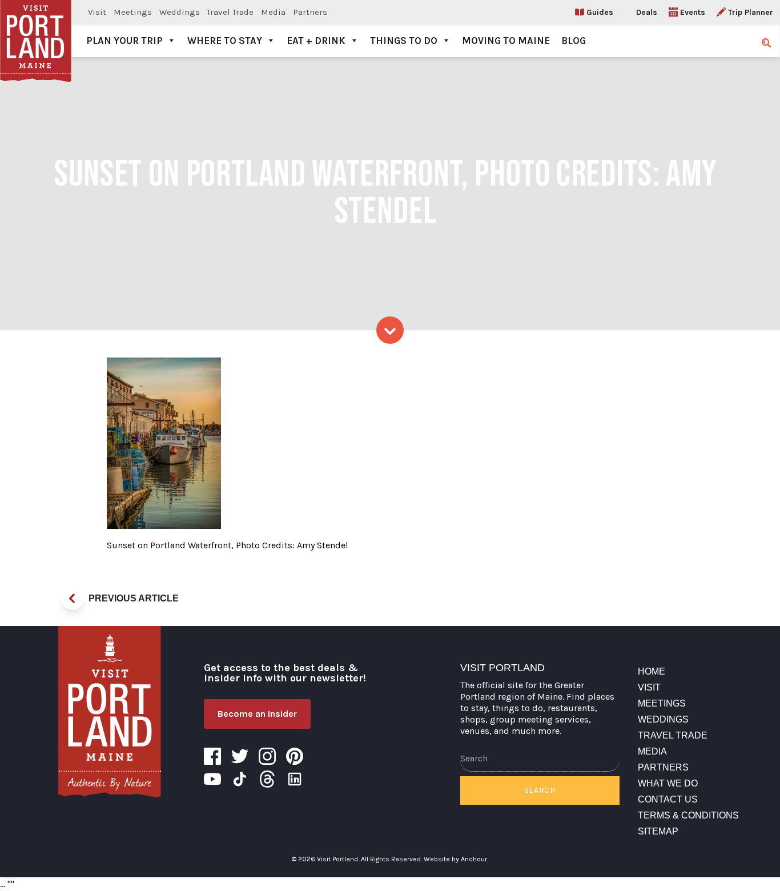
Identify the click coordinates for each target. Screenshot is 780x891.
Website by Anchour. (456, 859)
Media (273, 12)
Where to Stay (224, 40)
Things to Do (403, 40)
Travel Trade (230, 12)
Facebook (212, 756)
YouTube (212, 779)
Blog (573, 40)
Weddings (179, 12)
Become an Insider (257, 713)
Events (692, 12)
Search (540, 790)
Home (651, 671)
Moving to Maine (506, 40)
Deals (646, 12)
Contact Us (668, 799)
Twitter (239, 756)
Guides (599, 12)
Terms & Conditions (688, 815)
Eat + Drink (316, 40)
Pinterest (294, 756)
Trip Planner (750, 12)
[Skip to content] (390, 330)
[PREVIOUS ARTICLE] (72, 598)
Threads (267, 779)
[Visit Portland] (35, 28)
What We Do (668, 783)
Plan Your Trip (124, 40)
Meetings (133, 12)
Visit (97, 12)
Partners (310, 12)
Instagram (267, 756)
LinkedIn (294, 779)
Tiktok (239, 779)
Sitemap (658, 831)
